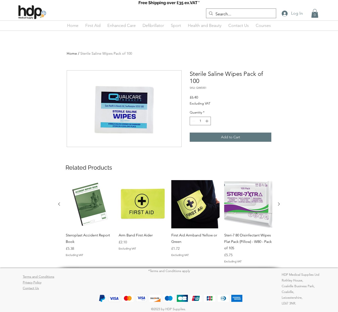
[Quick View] (90, 204)
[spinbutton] (200, 121)
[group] (169, 222)
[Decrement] (193, 121)
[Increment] (207, 121)
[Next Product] (279, 204)
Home (72, 53)
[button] (314, 13)
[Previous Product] (59, 204)
